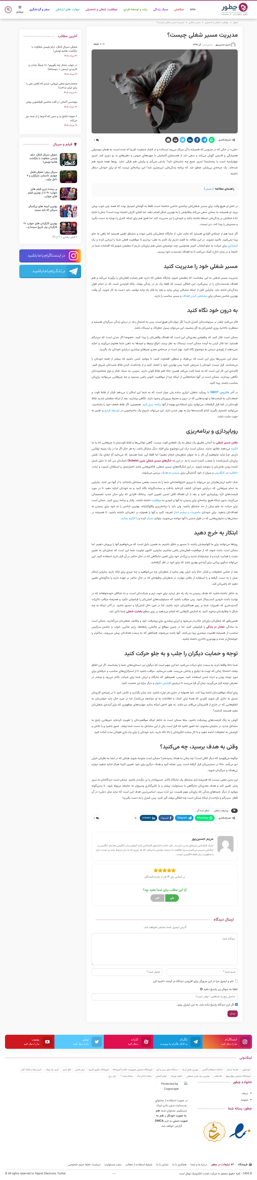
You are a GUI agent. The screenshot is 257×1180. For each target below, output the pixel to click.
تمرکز (150, 518)
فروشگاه (243, 1165)
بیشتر (19, 11)
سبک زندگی (160, 9)
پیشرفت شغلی (221, 811)
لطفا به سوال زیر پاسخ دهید (220, 989)
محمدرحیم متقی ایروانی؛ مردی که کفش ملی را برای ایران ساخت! (51, 86)
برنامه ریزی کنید (151, 404)
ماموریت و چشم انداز (187, 512)
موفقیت (156, 500)
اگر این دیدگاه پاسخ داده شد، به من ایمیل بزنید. (205, 1005)
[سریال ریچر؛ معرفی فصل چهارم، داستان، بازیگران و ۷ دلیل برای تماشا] (68, 176)
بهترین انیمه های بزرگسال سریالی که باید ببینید (43, 208)
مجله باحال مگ (144, 1076)
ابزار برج (112, 1076)
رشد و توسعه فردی (135, 9)
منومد (244, 1100)
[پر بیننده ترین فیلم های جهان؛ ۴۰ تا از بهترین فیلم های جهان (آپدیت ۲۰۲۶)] (68, 193)
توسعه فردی (111, 410)
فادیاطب (218, 1076)
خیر (157, 898)
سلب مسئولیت (112, 1165)
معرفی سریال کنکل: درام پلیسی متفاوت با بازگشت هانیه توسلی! (54, 49)
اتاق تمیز (67, 1070)
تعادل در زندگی (215, 627)
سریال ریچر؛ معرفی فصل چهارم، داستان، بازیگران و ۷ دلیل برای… (42, 176)
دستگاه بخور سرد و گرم (167, 1070)
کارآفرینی (219, 473)
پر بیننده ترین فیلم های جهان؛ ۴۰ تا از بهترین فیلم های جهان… (42, 193)
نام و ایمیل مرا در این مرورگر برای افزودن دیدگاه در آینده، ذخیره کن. (192, 981)
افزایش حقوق (163, 683)
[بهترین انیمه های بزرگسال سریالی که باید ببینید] (68, 211)
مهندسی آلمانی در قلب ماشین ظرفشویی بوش (51, 102)
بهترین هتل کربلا (190, 1070)
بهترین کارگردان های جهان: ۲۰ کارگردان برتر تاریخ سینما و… (40, 225)
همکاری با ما (179, 1165)
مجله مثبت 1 (126, 1076)
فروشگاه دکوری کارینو (99, 1070)
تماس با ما (162, 1165)
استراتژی (233, 246)
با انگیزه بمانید (129, 518)
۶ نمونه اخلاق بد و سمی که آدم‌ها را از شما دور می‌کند (51, 118)
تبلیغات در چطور (220, 1165)
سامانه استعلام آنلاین (212, 1070)
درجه (245, 1093)
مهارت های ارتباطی (68, 9)
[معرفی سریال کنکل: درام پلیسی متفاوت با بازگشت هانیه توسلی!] (68, 159)
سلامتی (179, 9)
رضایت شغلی (134, 611)
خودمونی (246, 1070)
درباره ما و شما (199, 1165)
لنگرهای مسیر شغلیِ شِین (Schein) (149, 460)
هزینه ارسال (232, 1070)
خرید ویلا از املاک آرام (31, 1070)
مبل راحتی (80, 1070)
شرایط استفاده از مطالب (138, 1165)
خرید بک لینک (52, 1070)
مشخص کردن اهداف (194, 296)
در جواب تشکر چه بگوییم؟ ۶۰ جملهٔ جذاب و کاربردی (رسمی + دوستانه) (53, 67)
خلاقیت (233, 473)
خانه (193, 9)
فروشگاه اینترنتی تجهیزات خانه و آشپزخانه (132, 1070)
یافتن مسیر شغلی (227, 442)
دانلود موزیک (176, 1076)
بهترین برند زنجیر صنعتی (198, 1076)
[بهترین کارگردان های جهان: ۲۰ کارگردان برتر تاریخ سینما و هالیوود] (68, 228)
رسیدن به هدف (171, 473)
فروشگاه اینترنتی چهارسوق (238, 1076)
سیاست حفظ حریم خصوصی (84, 1165)
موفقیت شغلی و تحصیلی (101, 9)
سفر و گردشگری (40, 9)
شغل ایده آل (203, 811)
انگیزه (234, 448)
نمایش (208, 189)
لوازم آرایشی (160, 1076)
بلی (172, 898)
